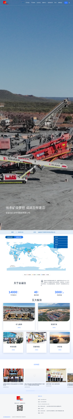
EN (66, 2)
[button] (32, 416)
